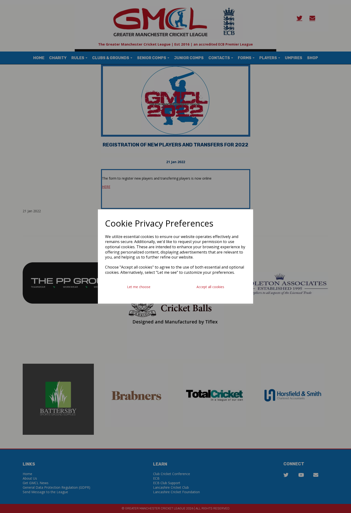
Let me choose (138, 287)
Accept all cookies (210, 287)
